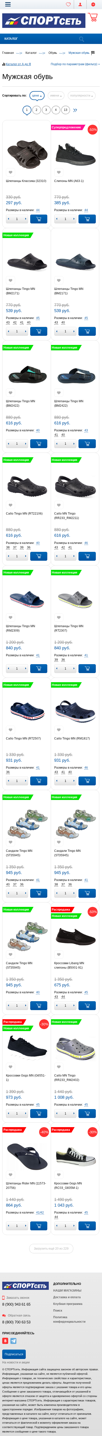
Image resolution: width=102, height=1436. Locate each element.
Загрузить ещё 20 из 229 (51, 1248)
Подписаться (14, 1354)
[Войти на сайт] (93, 4)
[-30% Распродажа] (75, 1157)
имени (55, 95)
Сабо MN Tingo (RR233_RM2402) (66, 1078)
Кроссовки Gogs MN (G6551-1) (26, 1078)
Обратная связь (18, 1315)
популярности (80, 95)
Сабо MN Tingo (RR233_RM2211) (66, 516)
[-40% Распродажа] (27, 1157)
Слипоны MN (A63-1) (69, 181)
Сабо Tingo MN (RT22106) (24, 513)
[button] (8, 4)
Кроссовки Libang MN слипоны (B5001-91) (69, 965)
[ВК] (5, 1343)
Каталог (11, 38)
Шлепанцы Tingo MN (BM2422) (20, 403)
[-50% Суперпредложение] (75, 154)
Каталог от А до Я (18, 64)
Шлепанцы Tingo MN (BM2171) (20, 291)
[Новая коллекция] (27, 262)
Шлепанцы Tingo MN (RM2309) (20, 628)
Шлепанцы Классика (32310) (26, 181)
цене (36, 95)
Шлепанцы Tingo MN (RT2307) (68, 628)
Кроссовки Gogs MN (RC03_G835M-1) (68, 1186)
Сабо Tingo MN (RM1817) (72, 738)
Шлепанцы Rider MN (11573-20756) (26, 1186)
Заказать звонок (17, 1297)
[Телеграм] (13, 1343)
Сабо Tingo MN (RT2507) (23, 738)
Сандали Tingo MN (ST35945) (19, 853)
